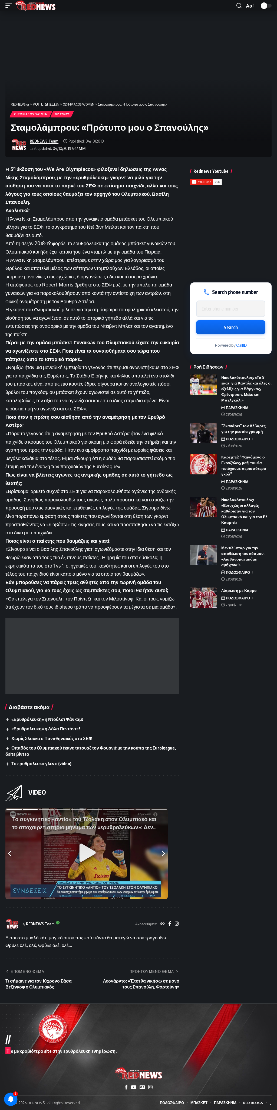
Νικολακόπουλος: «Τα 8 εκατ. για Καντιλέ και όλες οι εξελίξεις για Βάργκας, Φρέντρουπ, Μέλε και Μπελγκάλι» (246, 388)
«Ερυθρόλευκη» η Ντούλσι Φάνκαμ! (47, 719)
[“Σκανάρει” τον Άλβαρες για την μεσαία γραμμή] (203, 433)
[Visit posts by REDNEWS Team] (19, 145)
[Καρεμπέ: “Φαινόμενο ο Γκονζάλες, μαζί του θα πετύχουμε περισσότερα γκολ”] (203, 464)
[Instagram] (176, 924)
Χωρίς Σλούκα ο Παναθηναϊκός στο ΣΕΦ (51, 738)
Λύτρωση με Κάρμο (239, 590)
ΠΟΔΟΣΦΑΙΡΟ (238, 439)
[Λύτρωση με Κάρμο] (203, 598)
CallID (241, 345)
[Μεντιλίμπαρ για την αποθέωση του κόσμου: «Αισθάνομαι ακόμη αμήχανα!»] (203, 555)
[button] (10, 5)
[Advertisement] (92, 656)
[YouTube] (134, 1087)
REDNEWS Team (44, 141)
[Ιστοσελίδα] (162, 924)
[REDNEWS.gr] (35, 5)
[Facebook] (170, 924)
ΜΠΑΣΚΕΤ (62, 114)
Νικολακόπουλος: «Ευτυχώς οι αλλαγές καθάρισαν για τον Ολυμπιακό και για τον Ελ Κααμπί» (244, 511)
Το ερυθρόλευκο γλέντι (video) (41, 763)
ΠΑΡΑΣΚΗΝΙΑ (237, 408)
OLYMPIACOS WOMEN (31, 114)
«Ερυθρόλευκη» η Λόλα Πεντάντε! (45, 728)
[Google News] (142, 1087)
